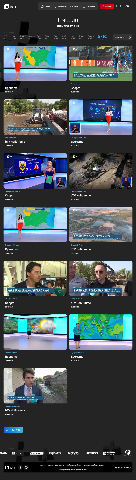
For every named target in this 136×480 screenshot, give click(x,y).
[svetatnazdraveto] (119, 453)
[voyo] (64, 453)
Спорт (75, 88)
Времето (11, 88)
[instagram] (26, 467)
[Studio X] (127, 467)
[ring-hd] (46, 453)
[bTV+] (10, 467)
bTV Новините (15, 142)
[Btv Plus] (10, 6)
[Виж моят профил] (120, 6)
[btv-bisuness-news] (101, 453)
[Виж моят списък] (116, 6)
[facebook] (20, 467)
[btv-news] (83, 453)
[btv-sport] (28, 453)
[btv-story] (10, 453)
